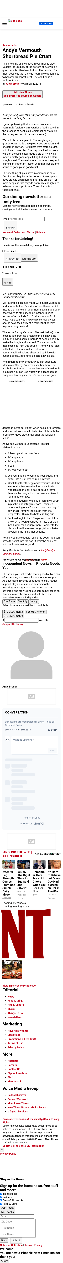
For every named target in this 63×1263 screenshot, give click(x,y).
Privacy (40, 232)
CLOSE (7, 283)
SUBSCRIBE (12, 259)
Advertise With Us (18, 1030)
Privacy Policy (16, 1047)
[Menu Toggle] (4, 23)
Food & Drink (15, 1000)
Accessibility (35, 1119)
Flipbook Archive (17, 1073)
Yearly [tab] (34, 601)
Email (6, 218)
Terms (30, 232)
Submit (16, 1240)
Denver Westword (18, 1099)
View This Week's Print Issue (19, 985)
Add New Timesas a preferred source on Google (22, 94)
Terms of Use (15, 1043)
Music (11, 1008)
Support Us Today (12, 624)
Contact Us (14, 1069)
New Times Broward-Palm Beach (27, 1107)
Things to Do (10, 1193)
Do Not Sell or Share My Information (23, 1145)
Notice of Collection (13, 232)
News (11, 996)
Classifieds (14, 1034)
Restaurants (9, 45)
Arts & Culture (16, 1004)
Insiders (7, 1197)
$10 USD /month (13, 611)
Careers (12, 1065)
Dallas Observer (17, 1095)
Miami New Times (18, 1103)
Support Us (46, 23)
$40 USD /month (13, 615)
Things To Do (15, 1013)
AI (43, 1119)
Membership (15, 1081)
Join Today (7, 1207)
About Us (13, 1060)
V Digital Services (18, 1111)
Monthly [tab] (22, 601)
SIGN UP (11, 227)
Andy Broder (13, 83)
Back (4, 1240)
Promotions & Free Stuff (22, 1039)
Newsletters (14, 1017)
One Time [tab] (9, 601)
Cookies (23, 1119)
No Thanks (7, 1212)
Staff (10, 1077)
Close (4, 1260)
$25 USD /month (35, 611)
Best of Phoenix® (13, 1200)
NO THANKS (29, 259)
